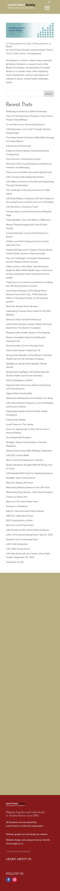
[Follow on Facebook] (8, 879)
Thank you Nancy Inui (16, 496)
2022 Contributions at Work (19, 380)
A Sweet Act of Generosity (18, 146)
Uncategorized (34, 53)
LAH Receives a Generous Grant (22, 207)
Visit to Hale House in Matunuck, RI (23, 350)
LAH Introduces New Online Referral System (27, 530)
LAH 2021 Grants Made (17, 455)
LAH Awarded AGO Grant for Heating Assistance (29, 473)
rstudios (44, 834)
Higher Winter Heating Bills (19, 393)
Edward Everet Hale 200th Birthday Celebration (29, 450)
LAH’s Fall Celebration (17, 544)
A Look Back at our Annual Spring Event (25, 124)
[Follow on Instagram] (14, 879)
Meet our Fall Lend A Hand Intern (22, 501)
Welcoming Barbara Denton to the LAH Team (28, 487)
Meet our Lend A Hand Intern (20, 525)
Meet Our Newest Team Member (22, 306)
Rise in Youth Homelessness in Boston (24, 460)
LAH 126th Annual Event (18, 549)
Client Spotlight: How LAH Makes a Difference (28, 220)
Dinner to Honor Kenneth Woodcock (23, 319)
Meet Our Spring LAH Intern (19, 482)
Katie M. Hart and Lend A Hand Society (25, 511)
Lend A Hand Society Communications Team (30, 50)
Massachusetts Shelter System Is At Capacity (28, 332)
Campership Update (16, 419)
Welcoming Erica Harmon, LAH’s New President (29, 492)
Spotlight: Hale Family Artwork (20, 478)
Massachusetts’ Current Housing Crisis (25, 345)
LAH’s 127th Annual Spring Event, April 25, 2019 (29, 534)
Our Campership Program (18, 437)
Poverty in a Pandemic (17, 506)
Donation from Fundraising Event (22, 539)
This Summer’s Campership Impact (23, 159)
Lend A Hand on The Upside (19, 424)
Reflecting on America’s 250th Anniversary (26, 111)
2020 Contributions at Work (19, 520)
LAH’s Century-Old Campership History (25, 177)
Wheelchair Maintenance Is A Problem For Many (29, 398)
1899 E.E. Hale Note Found (19, 516)
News (23, 53)
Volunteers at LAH (15, 562)
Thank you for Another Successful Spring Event (29, 172)
